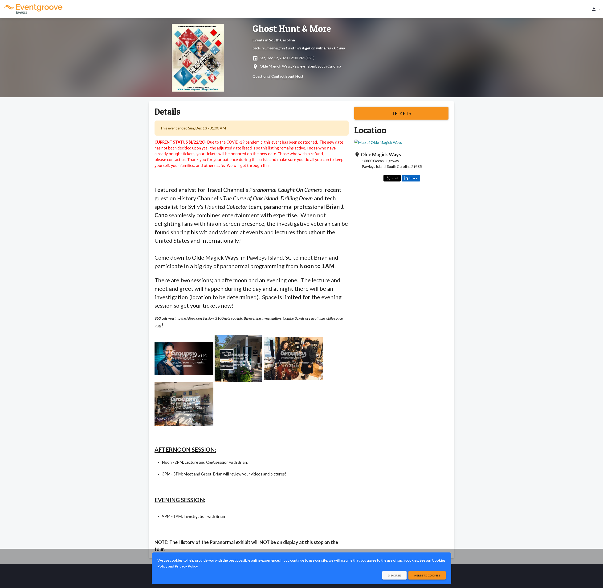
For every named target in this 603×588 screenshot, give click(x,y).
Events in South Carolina (274, 40)
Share (413, 178)
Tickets (401, 113)
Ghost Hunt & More (292, 28)
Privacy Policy (186, 566)
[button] (595, 9)
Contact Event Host (287, 76)
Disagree (394, 575)
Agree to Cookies (427, 575)
